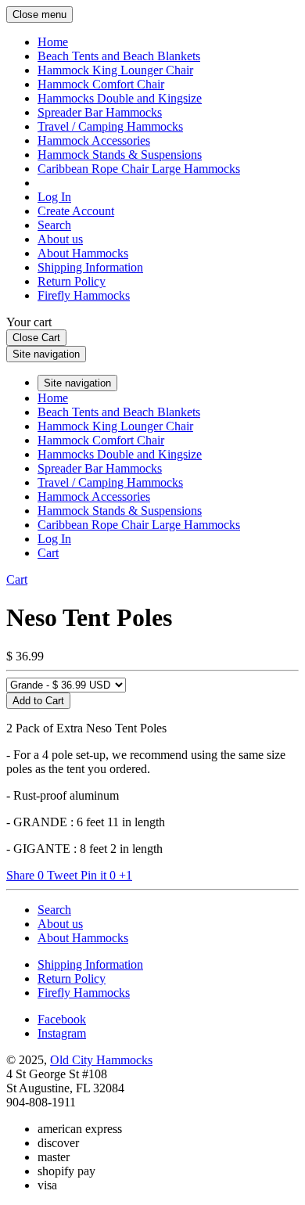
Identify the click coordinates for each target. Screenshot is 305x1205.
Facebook (62, 1019)
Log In (54, 196)
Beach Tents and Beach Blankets (119, 56)
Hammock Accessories (94, 140)
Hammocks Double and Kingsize (120, 98)
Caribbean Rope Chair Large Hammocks (139, 168)
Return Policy (72, 281)
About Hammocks (83, 253)
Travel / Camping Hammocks (110, 126)
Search (54, 225)
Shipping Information (90, 267)
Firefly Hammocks (84, 295)
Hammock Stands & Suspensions (120, 154)
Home (53, 42)
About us (60, 239)
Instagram (62, 1033)
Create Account (76, 211)
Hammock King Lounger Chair (115, 70)
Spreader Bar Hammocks (100, 112)
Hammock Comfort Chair (101, 84)
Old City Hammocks (101, 1060)
